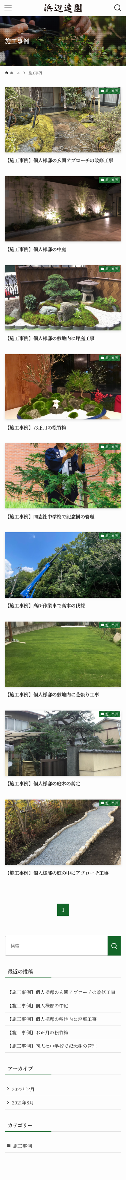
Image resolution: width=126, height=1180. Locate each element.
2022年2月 (23, 1089)
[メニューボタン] (8, 8)
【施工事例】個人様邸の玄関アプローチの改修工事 (61, 992)
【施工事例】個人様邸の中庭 (38, 1005)
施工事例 (22, 1145)
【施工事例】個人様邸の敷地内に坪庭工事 (52, 1018)
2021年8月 (23, 1102)
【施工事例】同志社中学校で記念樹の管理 (52, 1045)
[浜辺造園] (63, 8)
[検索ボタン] (118, 8)
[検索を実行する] (114, 946)
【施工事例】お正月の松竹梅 (38, 1032)
